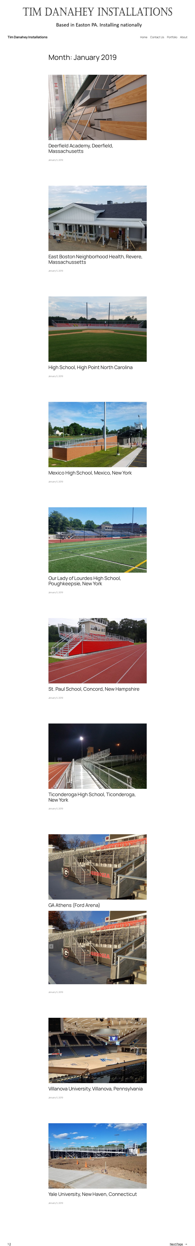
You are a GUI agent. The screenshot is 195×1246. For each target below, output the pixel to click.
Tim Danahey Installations (28, 37)
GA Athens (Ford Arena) (74, 905)
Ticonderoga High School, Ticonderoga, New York (92, 797)
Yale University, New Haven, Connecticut (92, 1194)
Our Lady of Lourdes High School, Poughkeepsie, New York (84, 581)
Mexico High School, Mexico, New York (90, 473)
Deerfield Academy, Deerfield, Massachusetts (80, 148)
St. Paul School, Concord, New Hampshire (94, 689)
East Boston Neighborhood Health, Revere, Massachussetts (95, 259)
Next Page (178, 1244)
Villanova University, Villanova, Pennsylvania (95, 1088)
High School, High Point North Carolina (90, 367)
